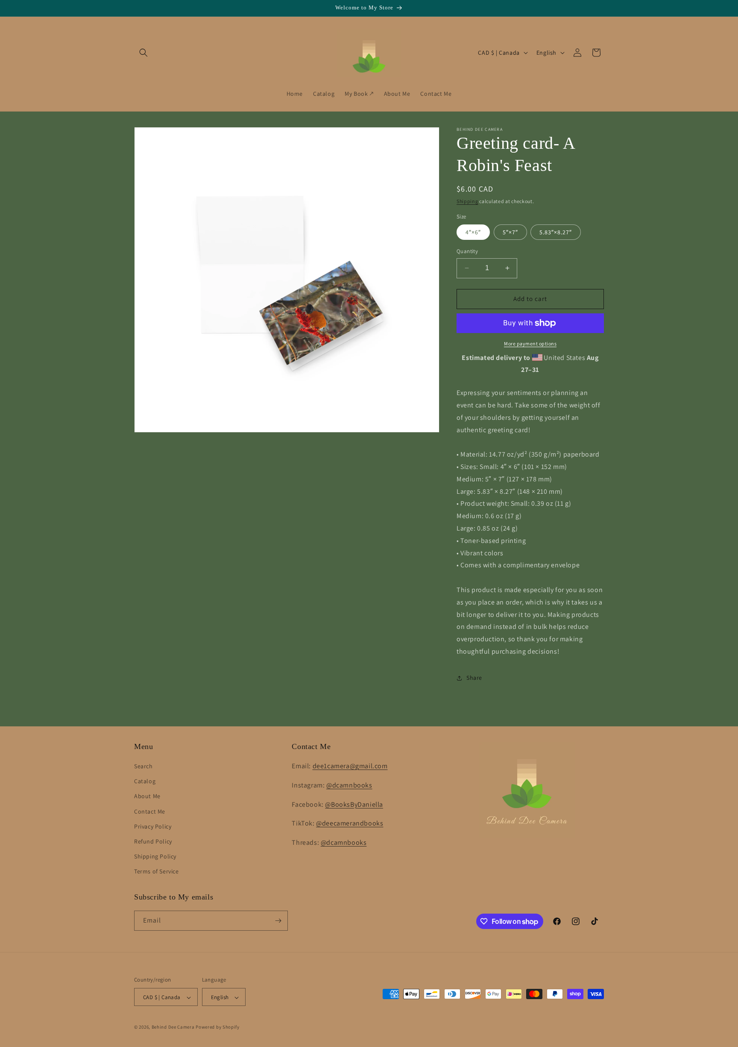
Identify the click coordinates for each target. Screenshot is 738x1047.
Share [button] (474, 677)
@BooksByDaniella (354, 804)
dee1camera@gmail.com (350, 765)
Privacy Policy (152, 826)
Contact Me (149, 811)
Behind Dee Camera (173, 1027)
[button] (143, 52)
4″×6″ (473, 232)
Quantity (467, 251)
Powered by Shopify (218, 1027)
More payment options (530, 343)
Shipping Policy (155, 856)
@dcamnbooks (349, 785)
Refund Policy (153, 841)
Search (143, 766)
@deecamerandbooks (349, 823)
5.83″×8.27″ (555, 232)
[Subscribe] (278, 921)
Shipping (467, 201)
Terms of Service (156, 872)
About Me (147, 796)
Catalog (144, 781)
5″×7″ (510, 232)
